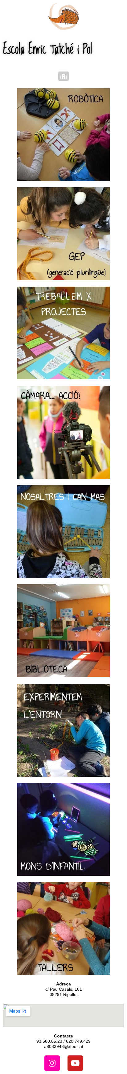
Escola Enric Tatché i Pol (47, 48)
